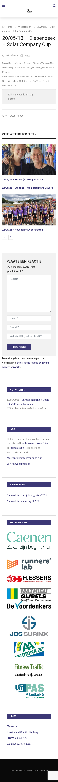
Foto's (11, 99)
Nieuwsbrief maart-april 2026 (23, 501)
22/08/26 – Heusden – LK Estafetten (22, 229)
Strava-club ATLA (17, 738)
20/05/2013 (11, 55)
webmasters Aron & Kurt (36, 443)
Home (8, 26)
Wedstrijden (24, 26)
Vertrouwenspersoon (18, 463)
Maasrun (12, 726)
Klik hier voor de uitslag (20, 94)
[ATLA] (28, 11)
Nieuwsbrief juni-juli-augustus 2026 (27, 495)
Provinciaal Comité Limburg (23, 732)
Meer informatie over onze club (24, 458)
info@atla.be (17, 447)
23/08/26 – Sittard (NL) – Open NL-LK (23, 179)
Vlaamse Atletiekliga (18, 743)
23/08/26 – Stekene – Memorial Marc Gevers (27, 187)
